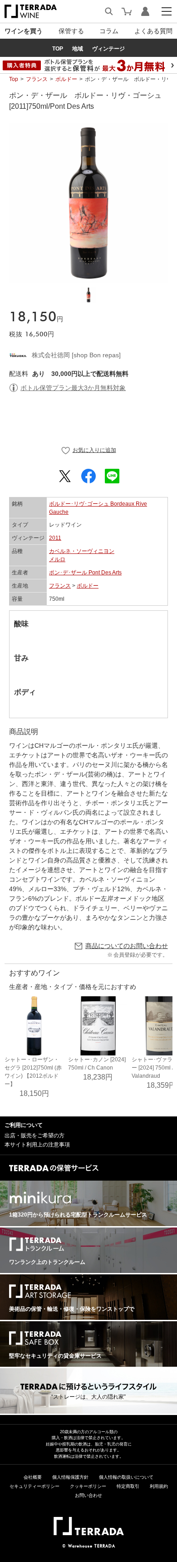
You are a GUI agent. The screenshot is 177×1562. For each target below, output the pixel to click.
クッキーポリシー (88, 1486)
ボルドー (66, 79)
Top (13, 79)
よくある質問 (153, 31)
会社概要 (33, 1477)
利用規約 (159, 1486)
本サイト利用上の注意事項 (37, 1144)
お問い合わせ (88, 1495)
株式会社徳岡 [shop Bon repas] (76, 355)
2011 (55, 538)
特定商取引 (128, 1486)
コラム (108, 31)
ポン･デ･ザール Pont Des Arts (85, 572)
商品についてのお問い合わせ (126, 945)
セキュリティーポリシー (34, 1486)
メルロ (57, 559)
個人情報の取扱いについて (126, 1477)
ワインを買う (24, 31)
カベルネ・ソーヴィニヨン (81, 551)
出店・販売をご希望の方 (34, 1135)
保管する (71, 31)
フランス (37, 79)
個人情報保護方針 (70, 1477)
